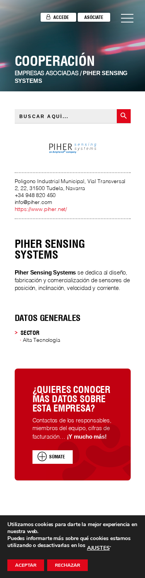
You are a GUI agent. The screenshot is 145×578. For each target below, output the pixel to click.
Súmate (57, 457)
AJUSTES (98, 548)
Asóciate (93, 17)
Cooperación (55, 60)
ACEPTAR (25, 565)
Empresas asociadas (46, 73)
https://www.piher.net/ (41, 209)
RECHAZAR (67, 565)
